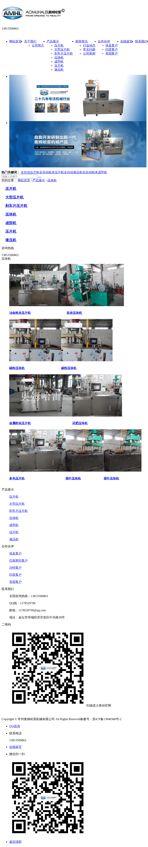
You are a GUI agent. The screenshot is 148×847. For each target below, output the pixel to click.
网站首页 (15, 41)
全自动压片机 (30, 172)
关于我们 (30, 41)
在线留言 (126, 41)
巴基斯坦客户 (18, 560)
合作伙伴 (104, 41)
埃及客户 (111, 45)
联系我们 (141, 41)
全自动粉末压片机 (51, 172)
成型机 (59, 61)
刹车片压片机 (63, 53)
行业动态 (89, 45)
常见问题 (89, 49)
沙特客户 (15, 567)
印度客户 (111, 49)
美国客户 (111, 53)
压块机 (59, 57)
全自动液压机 (73, 172)
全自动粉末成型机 (94, 172)
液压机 (59, 69)
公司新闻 (89, 53)
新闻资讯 (81, 41)
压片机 (59, 45)
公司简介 (38, 45)
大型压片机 (62, 49)
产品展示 (53, 41)
